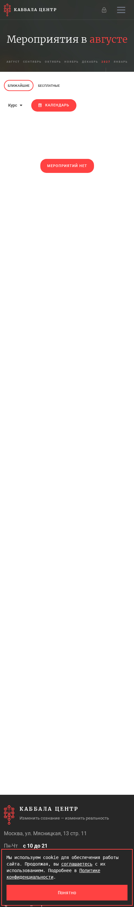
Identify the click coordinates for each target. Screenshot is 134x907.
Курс (13, 105)
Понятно (67, 892)
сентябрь (32, 61)
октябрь (53, 61)
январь (121, 61)
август (13, 61)
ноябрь (71, 61)
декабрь (90, 61)
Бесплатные (49, 85)
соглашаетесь (76, 864)
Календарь (57, 105)
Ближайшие (19, 85)
